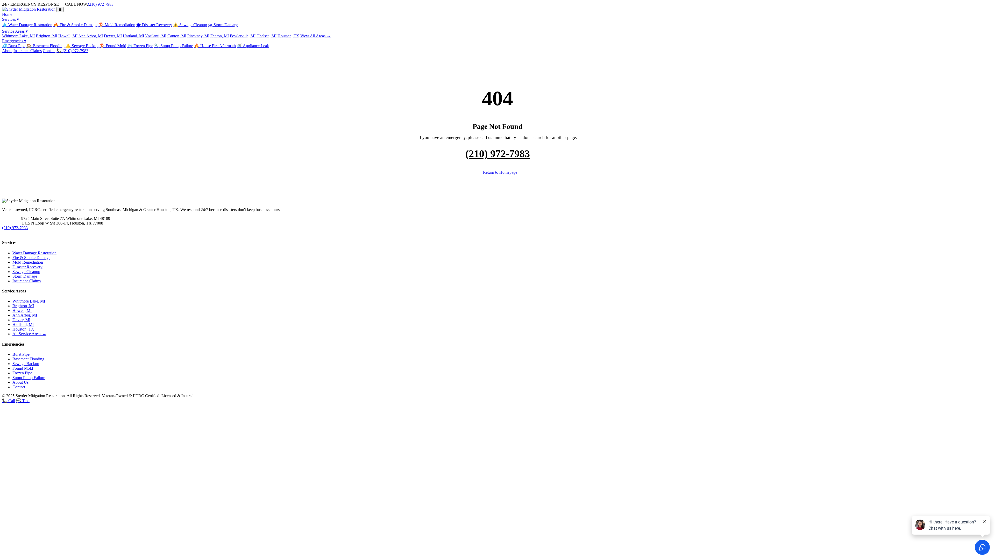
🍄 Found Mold (113, 46)
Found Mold (22, 368)
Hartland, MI (133, 36)
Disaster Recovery (27, 267)
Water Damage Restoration (34, 253)
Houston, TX (288, 36)
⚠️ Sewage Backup (82, 46)
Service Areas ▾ (15, 31)
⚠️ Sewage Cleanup (190, 25)
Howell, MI (67, 36)
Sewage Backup (25, 363)
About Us (20, 382)
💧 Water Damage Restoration (27, 25)
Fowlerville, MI (242, 36)
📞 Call (8, 400)
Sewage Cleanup (26, 271)
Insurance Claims (27, 50)
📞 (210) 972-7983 (72, 50)
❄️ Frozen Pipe (140, 46)
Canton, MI (176, 36)
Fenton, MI (219, 36)
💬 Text (23, 400)
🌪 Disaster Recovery (154, 25)
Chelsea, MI (266, 36)
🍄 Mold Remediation (116, 25)
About (7, 50)
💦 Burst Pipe (13, 46)
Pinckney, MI (198, 36)
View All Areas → (315, 36)
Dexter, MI (113, 36)
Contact (49, 50)
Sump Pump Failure (28, 377)
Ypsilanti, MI (155, 36)
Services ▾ (10, 19)
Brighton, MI (46, 36)
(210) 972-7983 (100, 4)
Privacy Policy (208, 396)
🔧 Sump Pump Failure (173, 46)
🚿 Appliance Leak (253, 46)
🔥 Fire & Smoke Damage (75, 25)
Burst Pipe (21, 354)
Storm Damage (24, 276)
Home (7, 14)
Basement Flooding (28, 359)
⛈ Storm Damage (223, 25)
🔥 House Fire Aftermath (215, 46)
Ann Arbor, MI (90, 36)
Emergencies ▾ (14, 41)
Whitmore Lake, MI (18, 36)
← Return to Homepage (497, 172)
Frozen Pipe (22, 373)
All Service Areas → (29, 334)
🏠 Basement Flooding (45, 46)
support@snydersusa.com (20, 233)
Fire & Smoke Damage (31, 257)
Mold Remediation (27, 262)
